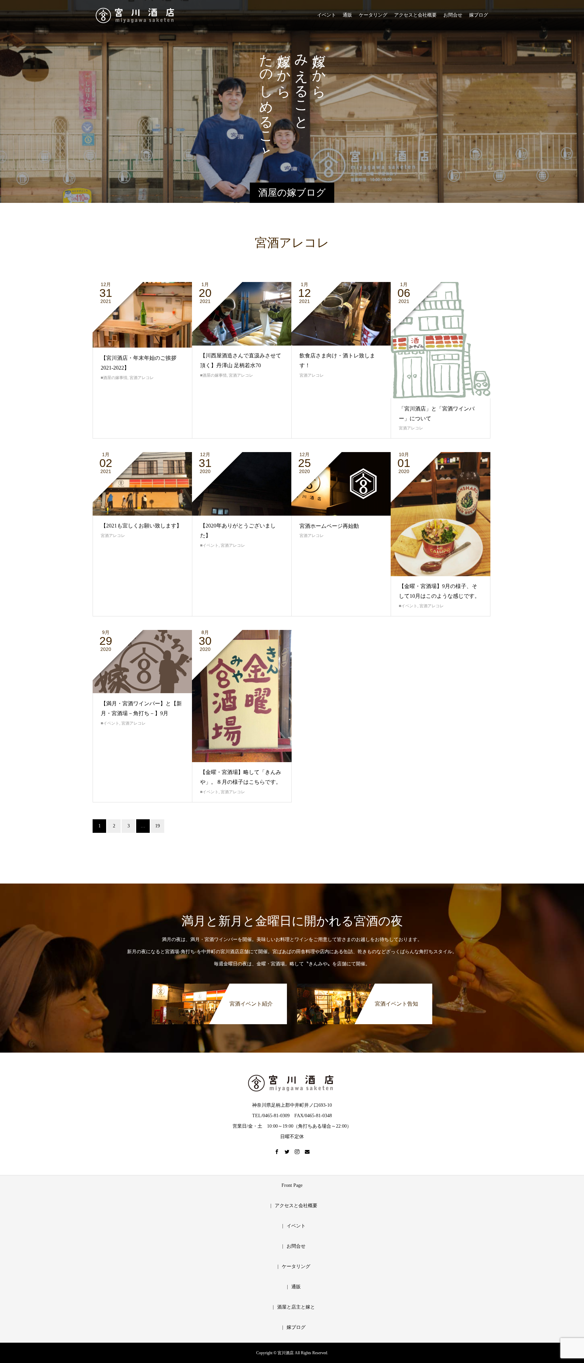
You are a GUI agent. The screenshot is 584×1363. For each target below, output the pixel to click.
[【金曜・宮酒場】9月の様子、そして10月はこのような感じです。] (440, 514)
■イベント (209, 545)
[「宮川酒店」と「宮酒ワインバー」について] (440, 340)
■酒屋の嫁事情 (114, 377)
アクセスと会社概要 (415, 15)
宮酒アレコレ (141, 377)
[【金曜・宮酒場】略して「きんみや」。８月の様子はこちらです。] (242, 696)
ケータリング (373, 15)
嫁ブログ (478, 15)
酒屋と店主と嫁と (296, 1307)
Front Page (292, 1185)
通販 (347, 15)
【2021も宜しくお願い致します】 (141, 525)
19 (157, 825)
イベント (326, 15)
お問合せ (452, 15)
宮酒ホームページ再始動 (329, 526)
